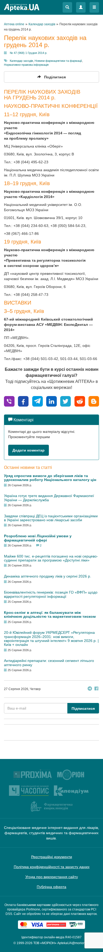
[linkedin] (51, 401)
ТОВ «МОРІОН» (45, 943)
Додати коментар (28, 450)
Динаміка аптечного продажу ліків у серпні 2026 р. (47, 576)
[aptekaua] (93, 401)
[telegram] (37, 401)
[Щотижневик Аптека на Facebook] (96, 689)
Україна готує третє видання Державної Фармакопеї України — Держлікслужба (49, 498)
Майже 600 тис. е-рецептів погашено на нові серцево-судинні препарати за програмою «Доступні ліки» (51, 558)
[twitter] (65, 401)
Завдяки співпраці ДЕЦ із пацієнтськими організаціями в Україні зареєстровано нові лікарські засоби (51, 518)
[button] (67, 7)
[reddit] (79, 401)
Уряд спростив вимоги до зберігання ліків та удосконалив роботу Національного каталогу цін (50, 478)
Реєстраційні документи (51, 857)
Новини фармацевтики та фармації (58, 60)
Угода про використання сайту (51, 877)
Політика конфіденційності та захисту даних (52, 867)
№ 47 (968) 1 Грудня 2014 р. (28, 52)
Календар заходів (21, 60)
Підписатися (83, 708)
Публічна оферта (51, 887)
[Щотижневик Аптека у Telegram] (89, 689)
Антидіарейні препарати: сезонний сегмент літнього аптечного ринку (49, 663)
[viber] (9, 401)
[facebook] (23, 401)
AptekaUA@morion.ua (73, 943)
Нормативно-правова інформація (26, 64)
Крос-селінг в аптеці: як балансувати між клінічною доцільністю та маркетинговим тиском (50, 614)
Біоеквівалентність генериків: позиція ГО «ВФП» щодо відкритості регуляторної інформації (50, 594)
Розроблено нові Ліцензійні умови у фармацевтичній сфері (38, 538)
